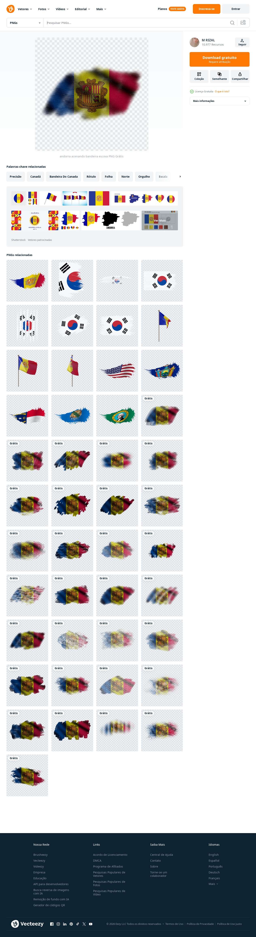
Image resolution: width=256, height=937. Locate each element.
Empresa (39, 872)
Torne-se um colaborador (158, 874)
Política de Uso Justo (229, 924)
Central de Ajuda (161, 855)
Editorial (81, 9)
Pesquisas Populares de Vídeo (109, 892)
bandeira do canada (64, 176)
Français (214, 878)
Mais (99, 9)
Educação (39, 878)
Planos (162, 9)
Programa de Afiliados (108, 866)
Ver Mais (160, 220)
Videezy (38, 866)
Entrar (236, 9)
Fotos (42, 9)
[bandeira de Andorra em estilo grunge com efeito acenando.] (27, 281)
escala (163, 176)
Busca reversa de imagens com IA (51, 891)
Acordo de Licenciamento (110, 855)
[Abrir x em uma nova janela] (84, 923)
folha (109, 176)
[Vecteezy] (10, 9)
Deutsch (214, 872)
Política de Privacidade (200, 924)
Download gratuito (220, 59)
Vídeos (60, 9)
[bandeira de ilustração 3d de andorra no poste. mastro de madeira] (162, 326)
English (214, 855)
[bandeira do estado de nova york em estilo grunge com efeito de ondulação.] (162, 371)
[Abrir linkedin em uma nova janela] (64, 923)
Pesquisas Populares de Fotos (109, 883)
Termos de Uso (174, 924)
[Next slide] (176, 176)
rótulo (91, 176)
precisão (15, 176)
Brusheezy (40, 855)
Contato (155, 860)
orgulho (144, 176)
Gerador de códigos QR (49, 905)
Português (216, 866)
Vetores (23, 9)
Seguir (242, 44)
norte (125, 176)
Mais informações (203, 101)
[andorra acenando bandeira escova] (162, 415)
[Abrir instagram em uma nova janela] (58, 923)
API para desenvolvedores (51, 884)
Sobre (154, 866)
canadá (35, 176)
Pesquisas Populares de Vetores (109, 874)
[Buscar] (232, 22)
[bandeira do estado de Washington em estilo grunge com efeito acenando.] (117, 415)
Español (214, 860)
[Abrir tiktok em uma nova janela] (77, 923)
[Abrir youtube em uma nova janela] (90, 923)
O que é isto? (222, 91)
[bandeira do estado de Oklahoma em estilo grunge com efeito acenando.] (72, 415)
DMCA (97, 860)
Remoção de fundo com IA (51, 899)
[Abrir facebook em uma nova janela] (51, 923)
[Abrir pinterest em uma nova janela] (71, 923)
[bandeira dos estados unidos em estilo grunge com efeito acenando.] (117, 371)
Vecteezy (39, 860)
